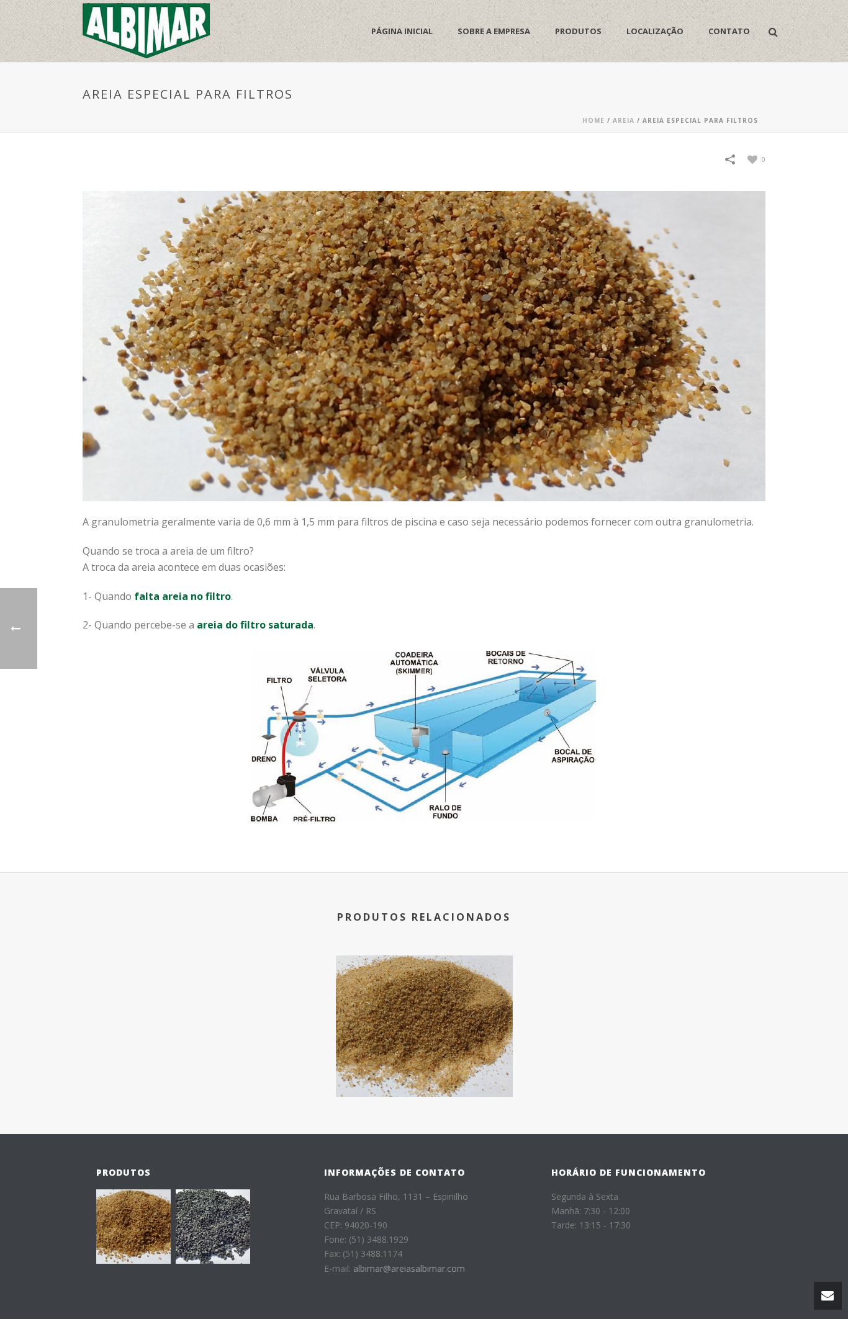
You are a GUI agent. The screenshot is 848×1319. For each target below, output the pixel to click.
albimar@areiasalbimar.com (409, 1268)
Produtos (578, 31)
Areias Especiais (424, 1064)
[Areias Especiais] (424, 1008)
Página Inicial (402, 31)
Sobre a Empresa (494, 31)
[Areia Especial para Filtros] (424, 345)
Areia (623, 120)
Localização (654, 31)
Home (593, 120)
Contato (729, 31)
